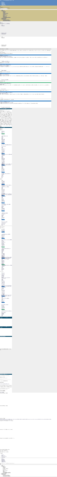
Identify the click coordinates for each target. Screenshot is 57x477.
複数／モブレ (8, 92)
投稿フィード (3, 455)
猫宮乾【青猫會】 (4, 70)
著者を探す (3, 3)
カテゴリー (1, 110)
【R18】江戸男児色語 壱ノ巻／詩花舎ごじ (6, 56)
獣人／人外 (12, 419)
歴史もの (3, 55)
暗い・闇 (5, 92)
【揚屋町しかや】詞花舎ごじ (6, 61)
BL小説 (4, 12)
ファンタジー (3, 74)
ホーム (2, 1)
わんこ (8, 74)
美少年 (40, 419)
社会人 (6, 101)
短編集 (1, 55)
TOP (2, 465)
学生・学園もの (47, 419)
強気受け (5, 83)
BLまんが (4, 11)
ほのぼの (6, 74)
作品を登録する (4, 474)
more (2, 177)
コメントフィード (4, 456)
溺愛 (0, 74)
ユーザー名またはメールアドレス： (5, 388)
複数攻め (8, 83)
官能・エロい (5, 16)
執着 (27, 419)
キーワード (1, 109)
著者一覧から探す (4, 18)
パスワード (1, 379)
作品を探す (3, 2)
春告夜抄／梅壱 (2, 84)
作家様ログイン (4, 461)
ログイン (3, 454)
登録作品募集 (3, 4)
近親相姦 (9, 419)
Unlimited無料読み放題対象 (7, 17)
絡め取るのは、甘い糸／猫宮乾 (4, 65)
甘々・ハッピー (5, 470)
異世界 (18, 419)
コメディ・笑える (5, 13)
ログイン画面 (2, 392)
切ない (4, 15)
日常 (4, 419)
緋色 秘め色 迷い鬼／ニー (4, 93)
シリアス (4, 14)
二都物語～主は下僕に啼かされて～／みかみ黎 (6, 102)
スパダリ (8, 101)
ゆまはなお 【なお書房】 (5, 79)
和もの (7, 55)
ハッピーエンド (2, 83)
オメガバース (43, 419)
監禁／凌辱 (1, 419)
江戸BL (5, 55)
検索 (0, 126)
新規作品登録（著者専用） (7, 20)
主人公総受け (24, 419)
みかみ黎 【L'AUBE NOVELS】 (6, 107)
